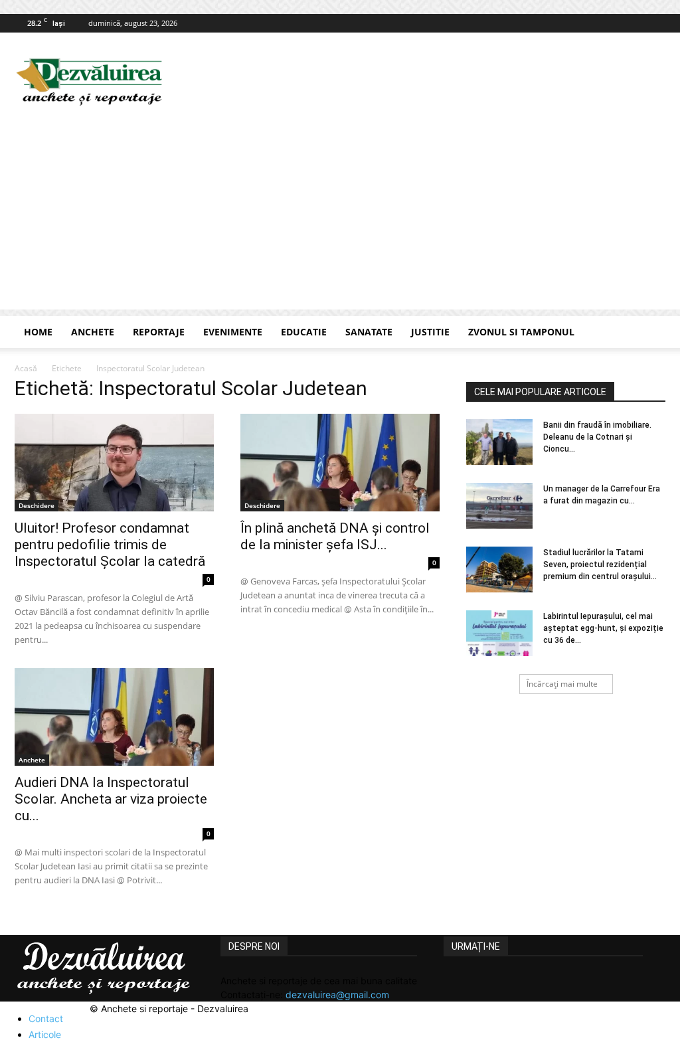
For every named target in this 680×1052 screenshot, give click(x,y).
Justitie (430, 331)
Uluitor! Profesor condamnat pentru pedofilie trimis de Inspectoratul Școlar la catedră (110, 544)
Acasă (26, 368)
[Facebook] (655, 23)
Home (38, 331)
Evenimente (232, 331)
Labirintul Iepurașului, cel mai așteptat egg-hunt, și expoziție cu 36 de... (603, 628)
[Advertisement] (340, 216)
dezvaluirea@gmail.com (337, 994)
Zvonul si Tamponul (521, 331)
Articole (45, 1034)
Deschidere (36, 505)
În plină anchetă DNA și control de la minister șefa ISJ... (335, 536)
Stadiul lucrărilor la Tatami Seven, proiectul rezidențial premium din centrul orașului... (600, 564)
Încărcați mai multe (562, 683)
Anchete (92, 331)
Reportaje (159, 331)
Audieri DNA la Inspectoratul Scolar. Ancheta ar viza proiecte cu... (111, 799)
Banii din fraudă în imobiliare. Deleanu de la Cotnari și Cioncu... (597, 437)
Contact (46, 1018)
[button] (649, 333)
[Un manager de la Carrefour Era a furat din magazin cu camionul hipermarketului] (499, 506)
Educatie (304, 331)
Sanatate (368, 331)
